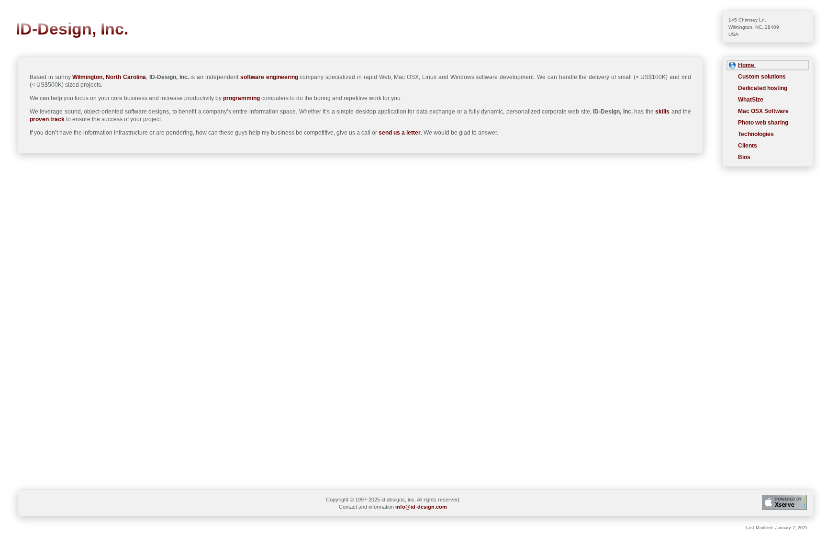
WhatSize (750, 99)
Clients (747, 145)
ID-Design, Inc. (72, 29)
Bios (744, 157)
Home (747, 65)
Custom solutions (762, 76)
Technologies (756, 134)
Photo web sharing (763, 122)
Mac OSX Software (763, 111)
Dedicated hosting (762, 88)
